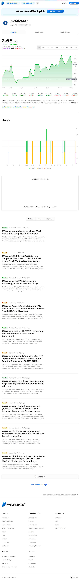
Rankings (5, 546)
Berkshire (31, 539)
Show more (73, 102)
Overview (13, 32)
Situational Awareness (36, 528)
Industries (5, 542)
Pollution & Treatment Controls (23, 107)
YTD (62, 47)
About (30, 560)
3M (52, 47)
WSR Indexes (27, 3)
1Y (67, 47)
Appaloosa (32, 542)
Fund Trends (38, 32)
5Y (71, 47)
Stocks (4, 532)
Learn (57, 525)
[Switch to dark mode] (77, 577)
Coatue (30, 532)
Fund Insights (12, 3)
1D (39, 47)
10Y (76, 47)
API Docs (58, 518)
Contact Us (32, 556)
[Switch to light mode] (74, 577)
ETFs (3, 535)
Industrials (6, 107)
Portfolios (5, 518)
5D (43, 47)
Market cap (24, 25)
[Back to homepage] (2, 3)
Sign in (64, 3)
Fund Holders (65, 32)
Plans (57, 521)
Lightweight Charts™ (71, 494)
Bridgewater (32, 535)
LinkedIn (31, 567)
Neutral (40, 219)
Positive (30, 219)
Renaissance (32, 525)
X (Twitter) (32, 563)
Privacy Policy (6, 560)
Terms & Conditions (8, 556)
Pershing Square (34, 546)
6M (57, 47)
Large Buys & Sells (8, 528)
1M (48, 47)
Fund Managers (7, 521)
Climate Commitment (9, 567)
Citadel (30, 521)
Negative (49, 219)
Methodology (60, 528)
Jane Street (32, 518)
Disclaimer (5, 563)
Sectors (4, 539)
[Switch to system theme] (71, 577)
